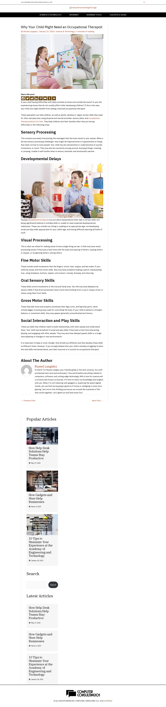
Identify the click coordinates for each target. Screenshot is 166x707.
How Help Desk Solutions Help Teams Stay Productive (39, 453)
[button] (144, 2)
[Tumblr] (49, 98)
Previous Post (28, 400)
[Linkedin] (36, 98)
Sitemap (108, 701)
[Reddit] (32, 98)
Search (53, 585)
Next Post (97, 400)
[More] (54, 98)
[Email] (45, 98)
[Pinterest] (41, 98)
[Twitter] (27, 98)
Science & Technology (65, 31)
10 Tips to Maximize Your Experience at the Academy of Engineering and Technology (41, 547)
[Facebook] (23, 98)
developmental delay (38, 220)
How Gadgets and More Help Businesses (40, 498)
